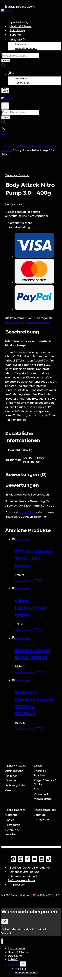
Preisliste (20, 44)
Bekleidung (17, 30)
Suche (6, 60)
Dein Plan (14, 964)
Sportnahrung (19, 22)
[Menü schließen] (2, 941)
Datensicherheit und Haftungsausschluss (22, 878)
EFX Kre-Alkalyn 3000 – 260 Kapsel (34, 558)
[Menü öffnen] (5, 106)
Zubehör (15, 34)
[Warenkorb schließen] (4, 921)
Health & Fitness (21, 26)
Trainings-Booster (17, 175)
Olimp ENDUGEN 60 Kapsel (30, 608)
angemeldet (27, 512)
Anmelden (21, 78)
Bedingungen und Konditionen (30, 867)
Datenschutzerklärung (25, 871)
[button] (14, 73)
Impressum (17, 884)
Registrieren (22, 82)
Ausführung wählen (25, 672)
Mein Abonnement (26, 48)
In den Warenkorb (24, 581)
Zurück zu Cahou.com (20, 6)
